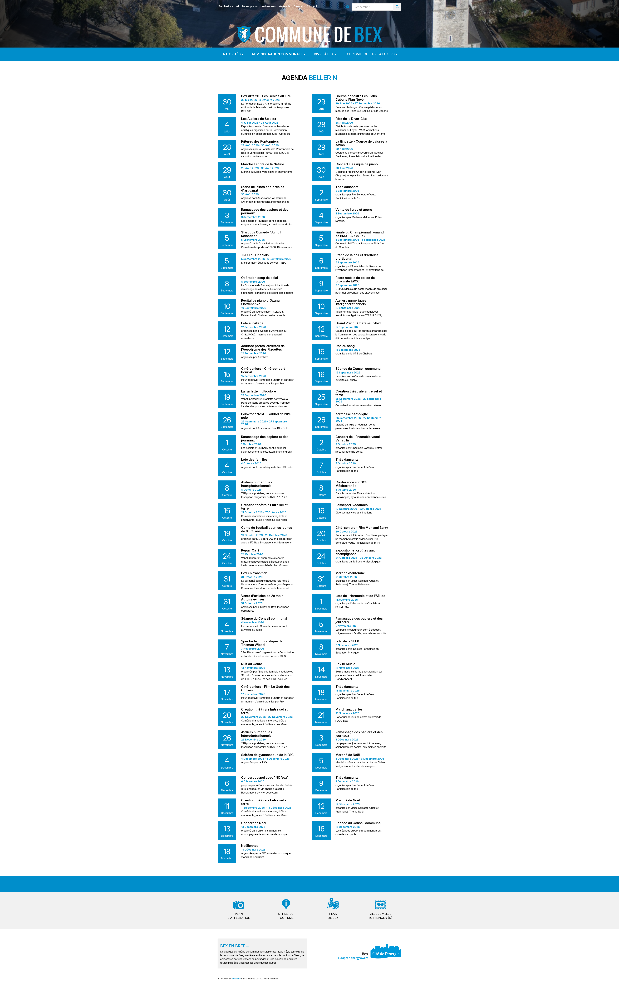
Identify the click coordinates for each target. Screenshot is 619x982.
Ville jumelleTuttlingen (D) (380, 916)
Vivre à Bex (324, 54)
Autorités (232, 54)
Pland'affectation (238, 916)
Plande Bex (333, 916)
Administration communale (278, 54)
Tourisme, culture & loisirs (370, 54)
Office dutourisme (286, 916)
